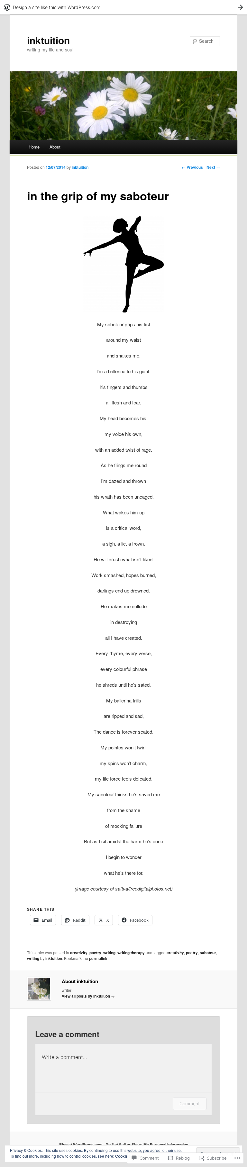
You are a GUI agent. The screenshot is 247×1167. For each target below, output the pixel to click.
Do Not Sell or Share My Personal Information (146, 1144)
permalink (98, 958)
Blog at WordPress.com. (81, 1144)
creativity (78, 952)
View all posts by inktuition (88, 996)
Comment (189, 1103)
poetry (95, 952)
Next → (213, 167)
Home (34, 147)
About (55, 147)
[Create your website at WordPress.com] (123, 7)
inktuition (48, 40)
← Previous (192, 167)
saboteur (208, 952)
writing (109, 952)
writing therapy (131, 952)
